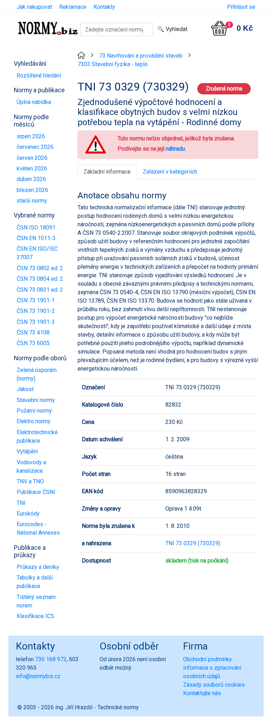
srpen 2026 (31, 136)
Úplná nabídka (34, 102)
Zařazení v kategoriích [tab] (170, 171)
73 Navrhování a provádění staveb (140, 55)
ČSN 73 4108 (33, 332)
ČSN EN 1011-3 (36, 238)
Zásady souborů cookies (214, 684)
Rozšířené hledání (39, 75)
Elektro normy (34, 421)
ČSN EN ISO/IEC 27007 (37, 253)
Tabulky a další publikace (35, 581)
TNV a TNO (30, 481)
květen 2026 (32, 168)
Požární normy (34, 410)
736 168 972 (51, 659)
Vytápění (27, 451)
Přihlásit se (241, 7)
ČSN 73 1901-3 (36, 322)
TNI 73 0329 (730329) (192, 543)
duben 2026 (31, 179)
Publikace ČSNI (36, 492)
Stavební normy (36, 400)
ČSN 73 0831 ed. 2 (40, 289)
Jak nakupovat (34, 7)
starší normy (32, 200)
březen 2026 (32, 190)
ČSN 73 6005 (33, 343)
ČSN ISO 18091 (36, 227)
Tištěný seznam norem (36, 601)
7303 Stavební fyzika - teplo (113, 64)
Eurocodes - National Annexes (38, 528)
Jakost (25, 389)
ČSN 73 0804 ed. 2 (40, 278)
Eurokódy (28, 513)
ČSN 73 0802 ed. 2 (40, 268)
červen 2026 (32, 158)
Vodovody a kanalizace (31, 466)
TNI (21, 503)
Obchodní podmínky (207, 659)
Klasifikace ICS (35, 616)
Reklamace (72, 7)
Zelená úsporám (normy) (37, 374)
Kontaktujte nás (202, 693)
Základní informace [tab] (107, 171)
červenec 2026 (35, 147)
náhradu (175, 148)
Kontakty (104, 7)
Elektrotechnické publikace (37, 436)
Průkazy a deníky (38, 567)
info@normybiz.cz (38, 676)
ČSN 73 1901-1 (36, 300)
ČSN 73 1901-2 (36, 311)
